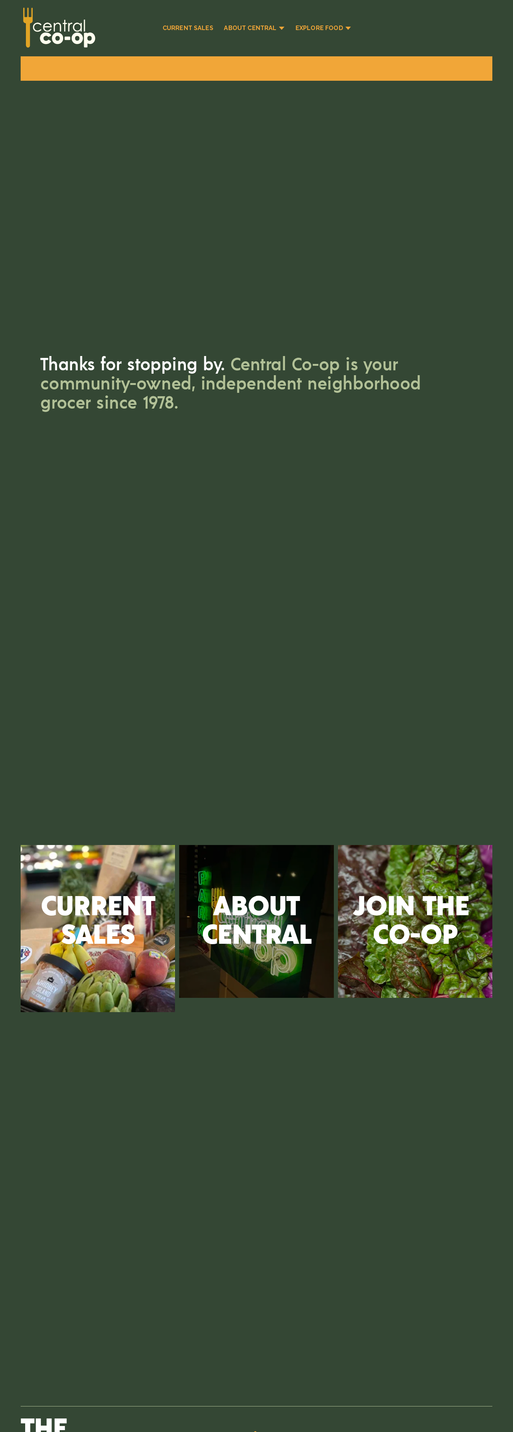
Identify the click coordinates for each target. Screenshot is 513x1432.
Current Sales (188, 28)
